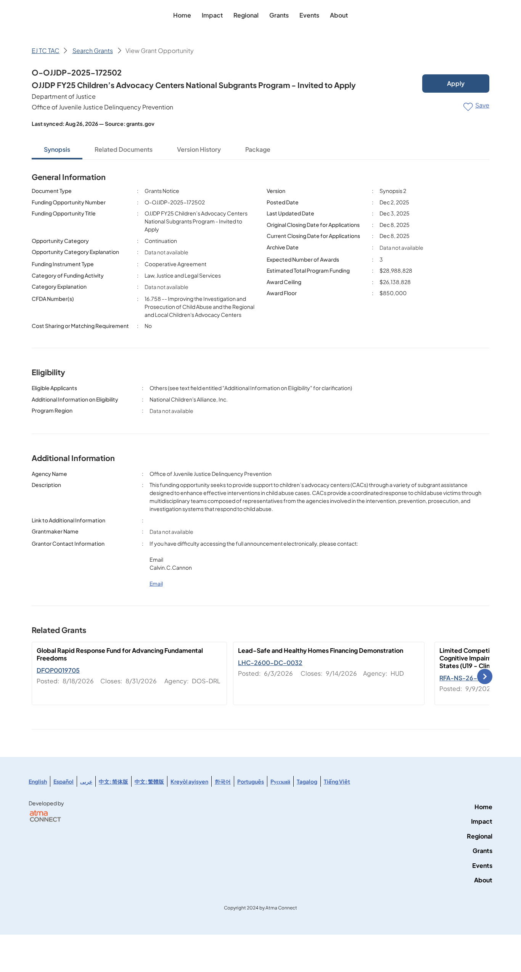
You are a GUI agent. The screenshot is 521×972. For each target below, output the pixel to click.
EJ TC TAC (45, 51)
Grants (482, 851)
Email (156, 583)
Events (482, 865)
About (483, 880)
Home (483, 807)
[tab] (57, 150)
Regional (479, 836)
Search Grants (92, 51)
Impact (481, 821)
